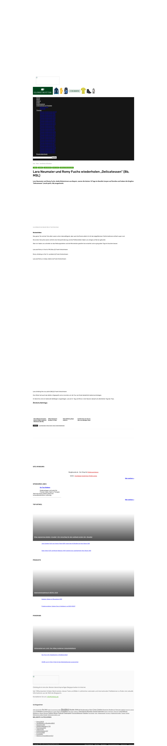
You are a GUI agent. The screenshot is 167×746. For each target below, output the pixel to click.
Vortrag (127, 713)
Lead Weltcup (123, 711)
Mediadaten (61, 77)
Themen (38, 110)
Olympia (45, 713)
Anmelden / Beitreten (40, 77)
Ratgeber (85, 713)
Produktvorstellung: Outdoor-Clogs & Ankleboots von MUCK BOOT (58, 606)
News (38, 99)
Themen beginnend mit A (47, 113)
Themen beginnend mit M (48, 132)
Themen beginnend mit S (47, 141)
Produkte (42, 109)
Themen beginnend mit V (47, 146)
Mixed (41, 713)
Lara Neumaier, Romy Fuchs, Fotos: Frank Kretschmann (52, 425)
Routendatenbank (41, 154)
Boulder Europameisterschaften (54, 709)
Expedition (64, 711)
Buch (91, 709)
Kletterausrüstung (93, 472)
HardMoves (75, 711)
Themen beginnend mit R (47, 140)
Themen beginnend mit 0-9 (48, 112)
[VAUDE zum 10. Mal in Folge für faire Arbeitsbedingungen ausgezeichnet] (36, 666)
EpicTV (59, 711)
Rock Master (91, 713)
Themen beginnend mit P (47, 137)
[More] (86, 433)
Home (38, 98)
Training (123, 713)
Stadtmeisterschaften (116, 713)
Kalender (106, 711)
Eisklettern (39, 711)
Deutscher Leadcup (120, 709)
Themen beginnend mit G (47, 123)
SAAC (96, 713)
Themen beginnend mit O (47, 135)
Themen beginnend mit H (47, 124)
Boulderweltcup (85, 709)
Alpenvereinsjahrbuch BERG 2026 (46, 593)
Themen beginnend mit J (47, 127)
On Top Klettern (45, 487)
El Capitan (54, 711)
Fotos (38, 102)
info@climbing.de (52, 697)
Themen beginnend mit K (47, 129)
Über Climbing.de (53, 77)
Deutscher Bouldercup (109, 709)
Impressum (86, 77)
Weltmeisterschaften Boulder (40, 715)
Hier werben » (129, 478)
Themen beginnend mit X (47, 149)
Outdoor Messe (53, 713)
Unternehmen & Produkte (44, 105)
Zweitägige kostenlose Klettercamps (86, 476)
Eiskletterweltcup (47, 711)
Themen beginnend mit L (47, 130)
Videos (38, 101)
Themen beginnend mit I (47, 126)
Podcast (60, 713)
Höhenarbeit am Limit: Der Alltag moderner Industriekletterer (55, 648)
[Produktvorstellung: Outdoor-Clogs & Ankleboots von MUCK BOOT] (36, 610)
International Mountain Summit (88, 711)
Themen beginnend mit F (47, 121)
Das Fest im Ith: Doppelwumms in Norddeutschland (54, 654)
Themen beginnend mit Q (47, 138)
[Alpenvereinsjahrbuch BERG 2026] (83, 595)
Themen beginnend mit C (47, 116)
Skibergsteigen (101, 713)
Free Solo (70, 711)
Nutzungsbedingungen (70, 77)
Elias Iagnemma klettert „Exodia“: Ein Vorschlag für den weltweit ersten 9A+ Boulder (63, 537)
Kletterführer (110, 711)
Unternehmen (44, 107)
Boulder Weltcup (75, 709)
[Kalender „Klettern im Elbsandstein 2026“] (36, 603)
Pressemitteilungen (77, 713)
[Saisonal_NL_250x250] (83, 452)
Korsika (40, 167)
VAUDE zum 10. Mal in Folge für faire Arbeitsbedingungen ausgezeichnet (60, 662)
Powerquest (67, 713)
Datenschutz (79, 77)
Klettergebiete (40, 104)
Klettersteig (116, 711)
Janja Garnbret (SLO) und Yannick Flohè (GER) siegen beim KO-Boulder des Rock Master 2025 (66, 543)
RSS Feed (97, 744)
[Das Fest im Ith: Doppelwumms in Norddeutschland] (36, 658)
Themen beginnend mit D (47, 118)
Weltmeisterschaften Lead (54, 715)
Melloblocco (36, 713)
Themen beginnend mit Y (47, 151)
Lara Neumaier (47, 167)
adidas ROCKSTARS (37, 709)
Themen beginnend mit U (47, 145)
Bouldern (65, 709)
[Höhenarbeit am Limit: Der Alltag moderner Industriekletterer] (83, 651)
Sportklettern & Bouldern (46, 163)
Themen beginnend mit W (48, 148)
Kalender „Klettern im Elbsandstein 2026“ (52, 599)
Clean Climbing (97, 709)
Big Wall (44, 709)
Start (34, 163)
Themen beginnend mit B (47, 115)
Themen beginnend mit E (47, 119)
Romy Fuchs (55, 167)
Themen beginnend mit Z (47, 152)
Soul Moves (108, 713)
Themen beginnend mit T (47, 143)
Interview (101, 711)
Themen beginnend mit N (47, 134)
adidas (35, 167)
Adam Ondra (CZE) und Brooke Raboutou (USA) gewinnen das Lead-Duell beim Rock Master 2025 (66, 550)
